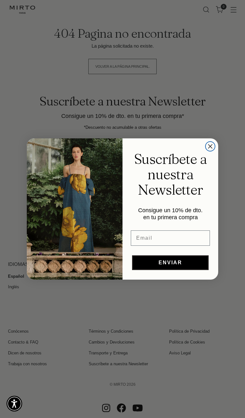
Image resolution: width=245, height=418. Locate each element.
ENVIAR (170, 262)
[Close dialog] (210, 146)
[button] (14, 404)
